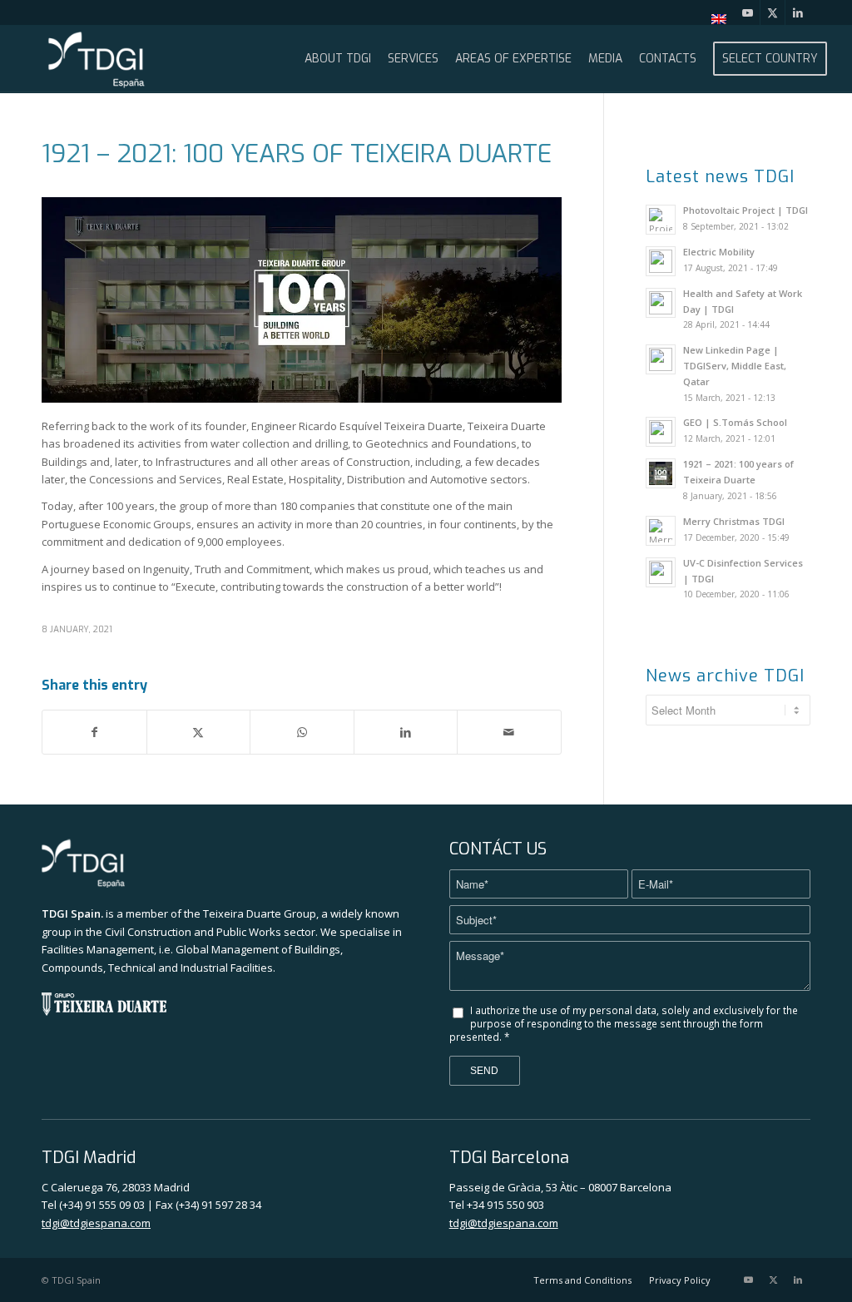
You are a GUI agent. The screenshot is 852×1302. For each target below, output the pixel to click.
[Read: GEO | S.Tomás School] (661, 432)
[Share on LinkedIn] (406, 732)
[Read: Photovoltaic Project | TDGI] (661, 220)
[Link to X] (772, 12)
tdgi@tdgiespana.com (96, 1222)
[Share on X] (198, 732)
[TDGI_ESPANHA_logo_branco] (97, 59)
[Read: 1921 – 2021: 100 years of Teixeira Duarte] (661, 473)
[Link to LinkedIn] (797, 12)
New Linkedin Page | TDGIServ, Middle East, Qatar (734, 366)
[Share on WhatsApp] (302, 732)
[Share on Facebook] (94, 732)
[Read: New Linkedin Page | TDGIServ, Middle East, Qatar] (661, 359)
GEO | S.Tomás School (735, 422)
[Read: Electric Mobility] (661, 261)
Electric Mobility (719, 251)
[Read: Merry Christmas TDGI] (661, 531)
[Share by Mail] (509, 732)
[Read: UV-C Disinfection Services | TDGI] (661, 572)
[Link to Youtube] (748, 12)
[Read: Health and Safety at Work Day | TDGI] (661, 303)
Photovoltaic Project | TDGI (745, 210)
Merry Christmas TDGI (734, 521)
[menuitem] (714, 19)
